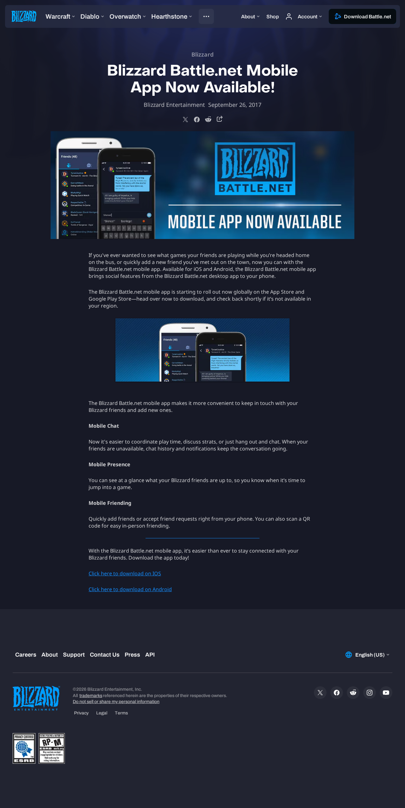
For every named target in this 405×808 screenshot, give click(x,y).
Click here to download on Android (130, 589)
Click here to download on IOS (125, 573)
